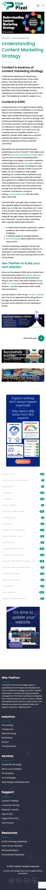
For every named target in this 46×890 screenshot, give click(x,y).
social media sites (17, 194)
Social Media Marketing (23, 567)
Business (23, 493)
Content (6, 38)
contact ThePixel (36, 294)
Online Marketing (23, 549)
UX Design (23, 586)
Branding (23, 486)
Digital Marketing (21, 38)
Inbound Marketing (23, 530)
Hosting (23, 524)
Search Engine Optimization (23, 561)
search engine (27, 163)
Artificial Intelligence (23, 480)
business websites (32, 275)
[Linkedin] (26, 880)
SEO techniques (13, 238)
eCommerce (23, 518)
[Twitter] (34, 880)
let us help (11, 283)
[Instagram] (19, 880)
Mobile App (23, 542)
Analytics (23, 474)
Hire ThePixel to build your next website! (21, 265)
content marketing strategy (24, 155)
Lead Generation (23, 536)
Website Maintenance (23, 598)
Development (23, 505)
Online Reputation (23, 555)
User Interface (23, 580)
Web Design (23, 592)
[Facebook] (11, 880)
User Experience (23, 574)
